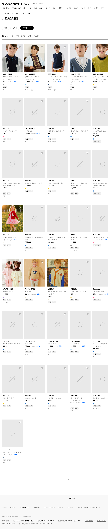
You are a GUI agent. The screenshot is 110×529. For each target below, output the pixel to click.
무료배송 (36, 36)
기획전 (83, 8)
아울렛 (60, 8)
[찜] (20, 47)
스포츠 (41, 8)
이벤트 (96, 8)
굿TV (102, 8)
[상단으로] (98, 525)
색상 (12, 36)
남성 (30, 8)
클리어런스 (6, 8)
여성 (24, 8)
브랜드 (69, 8)
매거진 (89, 8)
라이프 (48, 8)
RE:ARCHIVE (16, 8)
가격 (17, 36)
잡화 (54, 8)
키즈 (35, 8)
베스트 (76, 8)
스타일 (29, 36)
